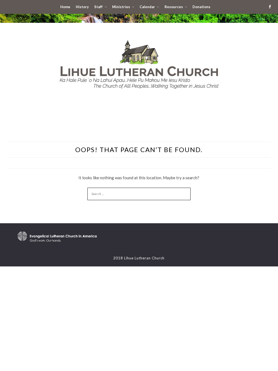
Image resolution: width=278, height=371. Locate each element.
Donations (201, 7)
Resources (174, 7)
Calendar (147, 7)
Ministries (121, 7)
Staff (98, 7)
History (82, 7)
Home (65, 7)
